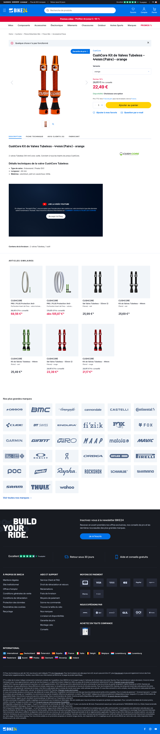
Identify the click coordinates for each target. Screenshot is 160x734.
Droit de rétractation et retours (54, 584)
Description (15, 136)
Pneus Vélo (46, 34)
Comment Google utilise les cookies (80, 210)
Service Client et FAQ (50, 580)
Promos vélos (66, 19)
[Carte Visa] (98, 582)
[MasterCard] (85, 582)
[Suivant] (87, 82)
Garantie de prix (47, 620)
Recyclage (8, 611)
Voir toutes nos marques (16, 497)
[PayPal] (138, 582)
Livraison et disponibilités (52, 616)
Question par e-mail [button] (133, 112)
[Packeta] (152, 613)
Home (11, 34)
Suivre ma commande (50, 602)
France (133, 99)
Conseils (44, 629)
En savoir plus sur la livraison (118, 696)
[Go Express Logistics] (138, 613)
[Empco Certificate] (85, 631)
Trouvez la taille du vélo (51, 607)
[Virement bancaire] (98, 594)
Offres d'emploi (10, 589)
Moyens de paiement (50, 598)
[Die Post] (112, 613)
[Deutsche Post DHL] (85, 613)
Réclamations (46, 589)
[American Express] (112, 582)
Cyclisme (18, 34)
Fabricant (74, 136)
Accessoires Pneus (59, 34)
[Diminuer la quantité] (95, 105)
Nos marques (46, 611)
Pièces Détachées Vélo (32, 34)
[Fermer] (148, 42)
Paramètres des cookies (14, 607)
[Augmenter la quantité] (102, 105)
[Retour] (12, 82)
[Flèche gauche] (12, 282)
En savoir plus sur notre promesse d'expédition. (53, 702)
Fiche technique (34, 136)
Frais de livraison (48, 593)
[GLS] (125, 613)
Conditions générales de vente (17, 593)
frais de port (59, 673)
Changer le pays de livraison (124, 682)
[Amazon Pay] (152, 582)
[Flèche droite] (40, 282)
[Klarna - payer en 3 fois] (85, 594)
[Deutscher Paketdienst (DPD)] (98, 613)
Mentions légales (11, 580)
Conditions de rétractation (15, 598)
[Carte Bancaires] (125, 582)
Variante (96, 66)
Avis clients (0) (56, 136)
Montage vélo (46, 625)
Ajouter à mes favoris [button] (106, 112)
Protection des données (14, 602)
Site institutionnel (11, 584)
